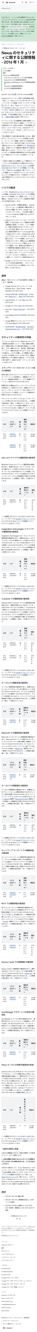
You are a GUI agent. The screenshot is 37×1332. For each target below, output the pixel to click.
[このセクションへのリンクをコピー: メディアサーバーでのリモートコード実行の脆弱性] (13, 371)
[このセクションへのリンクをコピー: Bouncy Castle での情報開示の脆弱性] (3, 965)
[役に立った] (21, 48)
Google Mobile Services (9, 1304)
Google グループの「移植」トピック (13, 1287)
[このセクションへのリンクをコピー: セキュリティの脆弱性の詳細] (33, 337)
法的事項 (26, 1317)
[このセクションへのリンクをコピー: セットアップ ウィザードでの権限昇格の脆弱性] (11, 853)
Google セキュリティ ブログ (10, 1278)
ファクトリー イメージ (8, 1257)
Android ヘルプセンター (9, 1295)
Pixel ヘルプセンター (8, 1298)
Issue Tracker (5, 1311)
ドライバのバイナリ (7, 1260)
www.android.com (7, 1301)
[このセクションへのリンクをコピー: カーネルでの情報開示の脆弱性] (30, 786)
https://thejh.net (19, 309)
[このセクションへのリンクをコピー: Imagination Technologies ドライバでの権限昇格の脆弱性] (20, 532)
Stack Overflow (6, 1307)
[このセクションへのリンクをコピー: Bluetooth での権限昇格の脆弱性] (31, 733)
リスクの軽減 (15, 170)
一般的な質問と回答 (11, 117)
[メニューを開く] (3, 2)
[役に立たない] (23, 48)
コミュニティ (18, 1317)
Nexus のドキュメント (9, 1177)
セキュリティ (20, 44)
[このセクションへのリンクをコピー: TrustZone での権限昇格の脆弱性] (31, 599)
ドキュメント (6, 8)
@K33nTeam (23, 294)
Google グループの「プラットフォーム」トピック (16, 1281)
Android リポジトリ (7, 1245)
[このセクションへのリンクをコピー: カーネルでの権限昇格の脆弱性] (30, 683)
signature (6, 799)
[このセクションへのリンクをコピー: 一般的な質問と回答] (20, 1149)
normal (5, 922)
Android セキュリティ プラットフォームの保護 (17, 166)
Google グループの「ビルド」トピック (13, 1284)
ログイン (32, 2)
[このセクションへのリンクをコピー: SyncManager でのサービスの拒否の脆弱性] (7, 1015)
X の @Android (6, 1268)
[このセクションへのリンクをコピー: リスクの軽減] (17, 188)
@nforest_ (12, 297)
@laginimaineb (20, 327)
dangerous (18, 749)
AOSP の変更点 (7, 36)
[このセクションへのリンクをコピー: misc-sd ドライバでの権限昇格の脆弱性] (3, 460)
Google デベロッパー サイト (14, 108)
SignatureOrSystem (21, 799)
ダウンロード (5, 1251)
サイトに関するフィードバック (12, 1324)
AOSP (3, 44)
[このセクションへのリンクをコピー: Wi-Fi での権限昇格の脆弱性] (27, 904)
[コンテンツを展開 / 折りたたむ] (14, 68)
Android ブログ (6, 1275)
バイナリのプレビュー (8, 1254)
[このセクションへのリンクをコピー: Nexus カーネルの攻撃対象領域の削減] (3, 1068)
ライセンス (6, 1321)
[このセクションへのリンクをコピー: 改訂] (8, 1192)
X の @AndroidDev (7, 1271)
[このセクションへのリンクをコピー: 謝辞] (8, 276)
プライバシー (15, 1321)
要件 (3, 1248)
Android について (7, 1317)
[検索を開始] (22, 2)
